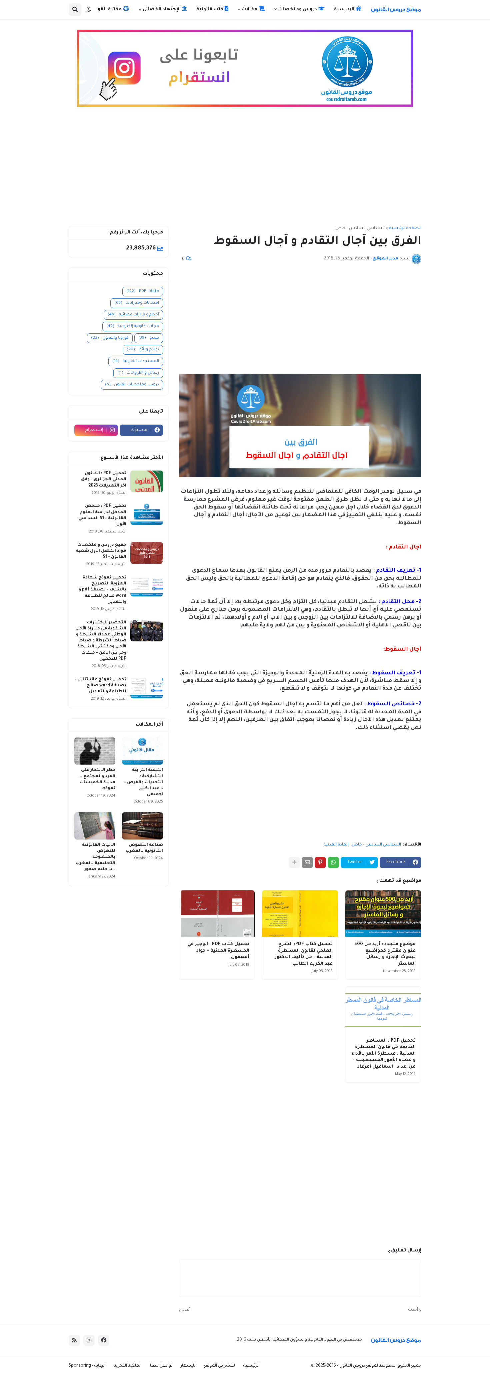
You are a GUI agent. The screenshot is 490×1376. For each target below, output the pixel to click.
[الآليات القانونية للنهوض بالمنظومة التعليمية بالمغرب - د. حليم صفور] (94, 826)
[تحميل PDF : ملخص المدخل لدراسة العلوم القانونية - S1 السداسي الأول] (146, 514)
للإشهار (188, 1366)
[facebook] (103, 1340)
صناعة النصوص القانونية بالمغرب (144, 848)
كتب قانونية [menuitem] (210, 9)
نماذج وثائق (143, 350)
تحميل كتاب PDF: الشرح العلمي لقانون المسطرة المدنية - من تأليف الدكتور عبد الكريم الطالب (303, 954)
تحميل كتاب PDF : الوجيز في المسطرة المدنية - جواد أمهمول (218, 951)
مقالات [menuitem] (250, 9)
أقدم (186, 1310)
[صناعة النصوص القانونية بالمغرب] (142, 826)
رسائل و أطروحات (138, 373)
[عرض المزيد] (294, 862)
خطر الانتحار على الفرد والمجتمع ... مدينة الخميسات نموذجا (96, 779)
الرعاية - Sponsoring (87, 1366)
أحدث (413, 1310)
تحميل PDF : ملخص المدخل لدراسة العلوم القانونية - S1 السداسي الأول (102, 515)
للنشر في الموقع (219, 1366)
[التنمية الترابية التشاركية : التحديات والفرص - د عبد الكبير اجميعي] (142, 751)
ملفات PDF (142, 291)
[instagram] (89, 1340)
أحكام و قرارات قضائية (133, 315)
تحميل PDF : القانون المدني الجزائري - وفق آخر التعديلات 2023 (103, 479)
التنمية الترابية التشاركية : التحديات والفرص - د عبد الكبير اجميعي (143, 782)
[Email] (307, 862)
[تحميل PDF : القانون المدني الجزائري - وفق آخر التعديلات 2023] (146, 481)
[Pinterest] (320, 862)
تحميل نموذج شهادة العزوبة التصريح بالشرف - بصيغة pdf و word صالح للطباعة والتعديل (102, 589)
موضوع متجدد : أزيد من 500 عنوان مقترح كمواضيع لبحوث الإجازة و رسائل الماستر (385, 954)
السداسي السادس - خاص (360, 228)
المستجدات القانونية (135, 361)
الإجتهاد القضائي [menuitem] (162, 9)
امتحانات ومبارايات (136, 303)
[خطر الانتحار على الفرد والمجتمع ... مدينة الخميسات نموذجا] (94, 751)
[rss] (74, 1340)
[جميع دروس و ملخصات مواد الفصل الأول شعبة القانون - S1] (146, 553)
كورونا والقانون (110, 338)
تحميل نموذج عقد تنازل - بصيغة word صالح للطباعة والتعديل (100, 685)
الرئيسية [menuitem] (345, 9)
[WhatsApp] (333, 862)
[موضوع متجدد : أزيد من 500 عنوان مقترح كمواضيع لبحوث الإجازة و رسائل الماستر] (383, 913)
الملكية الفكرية (128, 1366)
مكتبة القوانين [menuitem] (106, 9)
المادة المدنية (336, 845)
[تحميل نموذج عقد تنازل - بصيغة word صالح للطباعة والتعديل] (146, 687)
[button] (88, 9)
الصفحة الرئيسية (405, 228)
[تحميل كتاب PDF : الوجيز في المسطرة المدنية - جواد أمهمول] (217, 913)
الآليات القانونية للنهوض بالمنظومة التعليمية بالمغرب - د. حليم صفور (95, 857)
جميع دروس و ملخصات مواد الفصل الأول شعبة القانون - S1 (101, 551)
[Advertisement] (245, 169)
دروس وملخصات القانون (132, 385)
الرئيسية (251, 1366)
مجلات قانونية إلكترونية (132, 326)
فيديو (148, 338)
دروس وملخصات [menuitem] (298, 9)
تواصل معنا (161, 1366)
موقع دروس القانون (357, 1366)
